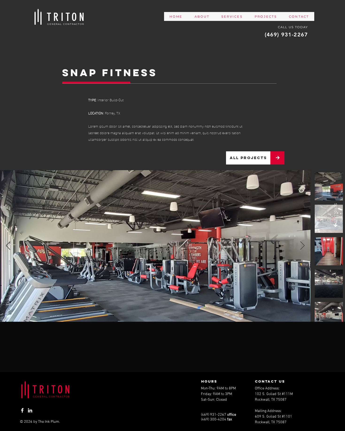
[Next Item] (302, 246)
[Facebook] (22, 410)
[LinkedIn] (30, 410)
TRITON (52, 389)
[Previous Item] (8, 246)
